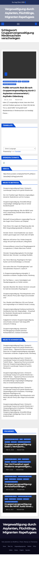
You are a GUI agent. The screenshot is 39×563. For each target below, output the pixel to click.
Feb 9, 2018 (9, 469)
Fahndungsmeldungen (11, 459)
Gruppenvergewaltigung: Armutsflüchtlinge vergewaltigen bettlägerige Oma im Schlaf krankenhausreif (17, 204)
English (22, 550)
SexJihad (7, 441)
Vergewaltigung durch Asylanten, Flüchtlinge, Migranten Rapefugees (19, 13)
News (19, 81)
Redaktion (18, 99)
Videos (16, 550)
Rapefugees (25, 81)
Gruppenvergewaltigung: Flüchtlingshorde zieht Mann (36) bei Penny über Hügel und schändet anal (19, 295)
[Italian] (4, 140)
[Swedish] (4, 136)
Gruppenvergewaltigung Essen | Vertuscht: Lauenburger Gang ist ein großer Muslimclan (17, 366)
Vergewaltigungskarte (9, 84)
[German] (4, 134)
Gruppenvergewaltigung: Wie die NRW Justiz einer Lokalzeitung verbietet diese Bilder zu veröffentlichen (18, 212)
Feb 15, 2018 (10, 449)
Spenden (27, 550)
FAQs (34, 546)
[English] (4, 130)
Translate (18, 151)
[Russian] (4, 138)
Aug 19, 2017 (10, 489)
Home (4, 546)
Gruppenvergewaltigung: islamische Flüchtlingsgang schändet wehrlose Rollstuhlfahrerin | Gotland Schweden (15, 330)
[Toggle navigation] (18, 23)
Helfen (10, 550)
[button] (32, 24)
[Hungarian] (4, 142)
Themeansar (34, 542)
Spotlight (14, 441)
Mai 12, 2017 (10, 509)
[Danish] (4, 145)
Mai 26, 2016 (8, 99)
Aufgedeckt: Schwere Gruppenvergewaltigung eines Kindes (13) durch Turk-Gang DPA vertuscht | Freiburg (18, 322)
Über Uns (10, 546)
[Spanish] (4, 132)
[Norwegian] (4, 144)
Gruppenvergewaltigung (10, 81)
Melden (29, 546)
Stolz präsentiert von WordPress (10, 542)
